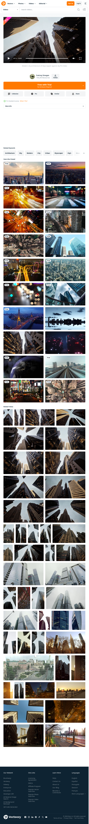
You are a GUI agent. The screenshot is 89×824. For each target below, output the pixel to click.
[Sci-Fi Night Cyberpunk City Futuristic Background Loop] (65, 342)
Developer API (8, 793)
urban (47, 152)
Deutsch (73, 787)
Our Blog (55, 787)
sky (20, 152)
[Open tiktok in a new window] (39, 818)
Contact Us (55, 780)
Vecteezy (6, 780)
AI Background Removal (8, 802)
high (69, 152)
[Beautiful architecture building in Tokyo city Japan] (65, 220)
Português (74, 783)
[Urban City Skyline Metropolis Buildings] (65, 642)
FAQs (53, 777)
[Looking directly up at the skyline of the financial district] (8, 532)
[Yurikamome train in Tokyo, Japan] (65, 366)
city (38, 152)
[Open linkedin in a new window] (32, 818)
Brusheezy (7, 777)
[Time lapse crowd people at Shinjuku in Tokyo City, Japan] (23, 390)
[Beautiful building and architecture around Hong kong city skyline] (23, 220)
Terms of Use (58, 819)
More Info (8, 105)
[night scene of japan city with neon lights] (65, 196)
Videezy (6, 783)
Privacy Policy (68, 819)
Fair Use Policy (79, 819)
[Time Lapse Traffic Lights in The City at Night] (23, 196)
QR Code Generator (7, 807)
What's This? (23, 101)
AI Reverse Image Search (9, 797)
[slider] (47, 58)
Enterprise (7, 787)
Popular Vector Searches (33, 789)
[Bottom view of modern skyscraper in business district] (45, 532)
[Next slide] (80, 152)
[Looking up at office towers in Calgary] (38, 642)
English (73, 777)
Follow (55, 78)
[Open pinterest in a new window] (36, 818)
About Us (55, 783)
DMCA (30, 782)
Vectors (10, 3)
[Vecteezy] (3, 3)
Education (7, 790)
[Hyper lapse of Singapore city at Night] (23, 269)
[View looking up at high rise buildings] (44, 619)
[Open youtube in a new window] (46, 818)
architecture (10, 152)
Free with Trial (44, 85)
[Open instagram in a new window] (29, 818)
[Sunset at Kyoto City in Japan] (65, 172)
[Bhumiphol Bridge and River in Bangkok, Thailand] (23, 317)
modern (30, 152)
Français (73, 790)
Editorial (42, 3)
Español (73, 780)
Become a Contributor (56, 791)
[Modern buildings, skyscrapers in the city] (65, 245)
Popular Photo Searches (33, 794)
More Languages (76, 793)
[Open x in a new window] (43, 818)
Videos (31, 3)
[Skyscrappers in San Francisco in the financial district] (9, 642)
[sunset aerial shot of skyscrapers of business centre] (78, 667)
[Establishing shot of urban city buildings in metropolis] (65, 317)
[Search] (78, 9)
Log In (79, 3)
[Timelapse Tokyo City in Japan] (65, 269)
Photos (21, 3)
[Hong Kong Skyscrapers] (65, 293)
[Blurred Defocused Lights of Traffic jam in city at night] (23, 293)
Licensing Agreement (32, 778)
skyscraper (59, 152)
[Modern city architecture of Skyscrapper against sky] (23, 342)
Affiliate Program (34, 785)
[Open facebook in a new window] (25, 818)
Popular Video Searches (33, 799)
